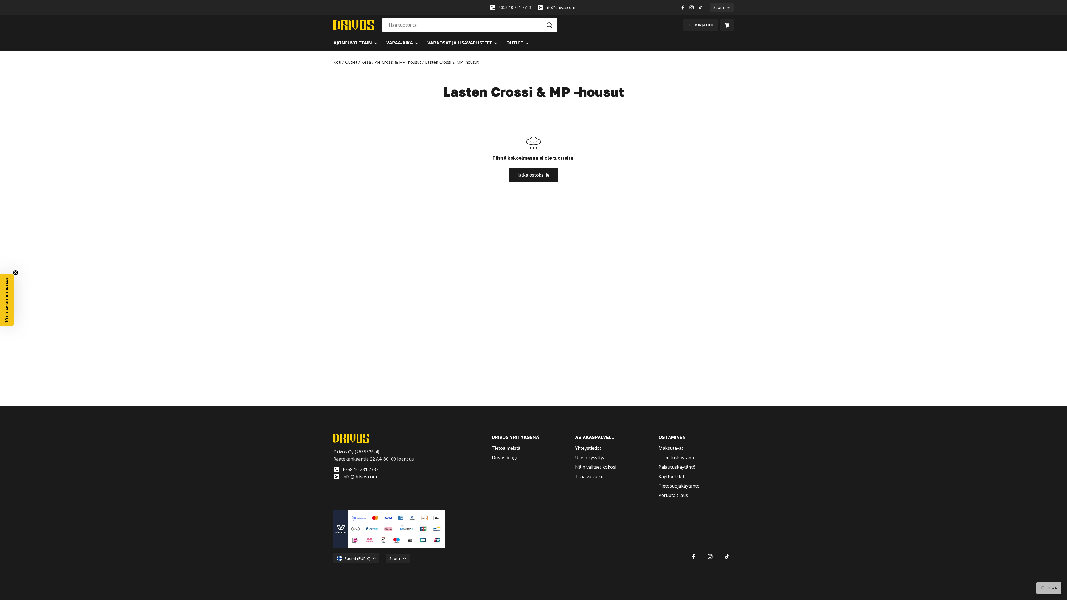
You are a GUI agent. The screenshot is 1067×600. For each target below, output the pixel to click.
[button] (7, 300)
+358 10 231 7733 (514, 7)
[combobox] (469, 25)
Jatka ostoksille (533, 175)
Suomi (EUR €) (357, 558)
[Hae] (549, 25)
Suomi (719, 7)
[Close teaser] (15, 273)
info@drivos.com (560, 7)
